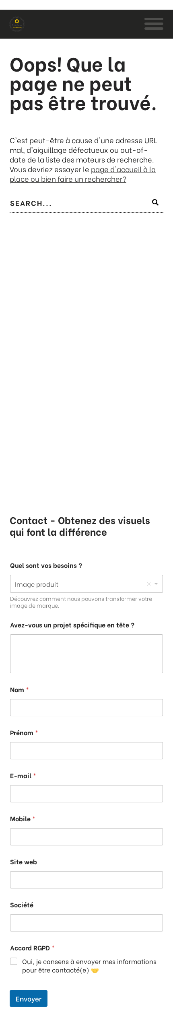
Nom (19, 689)
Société (21, 904)
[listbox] (86, 584)
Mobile (22, 818)
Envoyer (28, 998)
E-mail (23, 775)
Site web (23, 861)
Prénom (24, 732)
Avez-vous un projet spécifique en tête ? (72, 624)
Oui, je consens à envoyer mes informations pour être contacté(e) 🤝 (89, 965)
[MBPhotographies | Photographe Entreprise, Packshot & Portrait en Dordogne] (17, 24)
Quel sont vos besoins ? (46, 565)
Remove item (149, 584)
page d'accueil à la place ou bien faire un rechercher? (83, 173)
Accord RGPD (32, 947)
